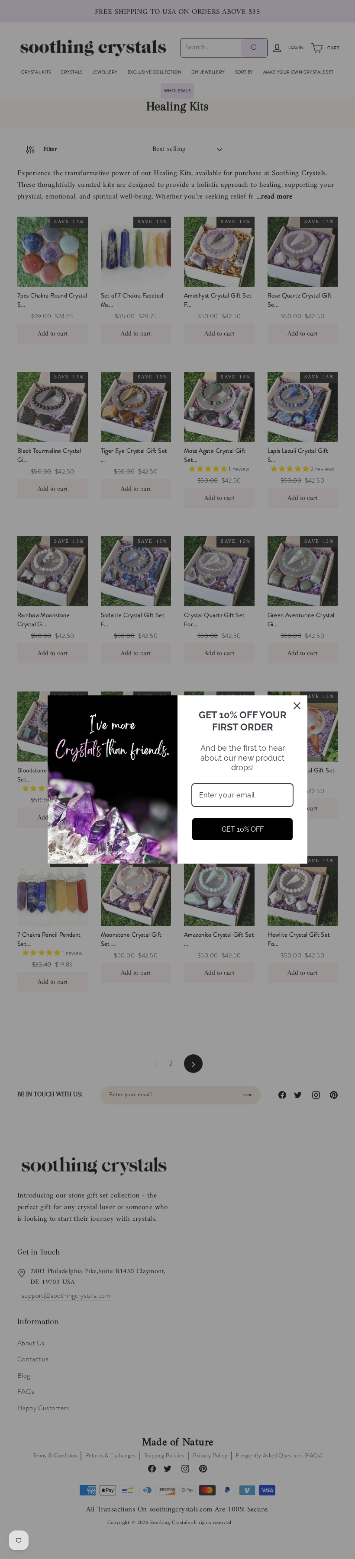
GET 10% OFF (243, 829)
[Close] (297, 705)
